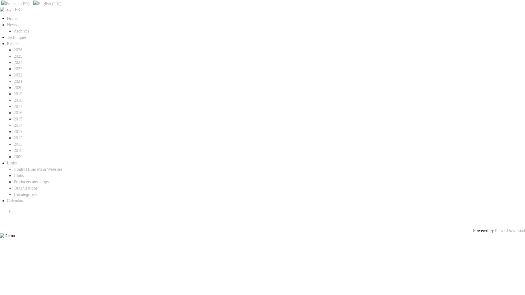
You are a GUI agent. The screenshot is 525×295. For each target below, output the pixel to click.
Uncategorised (26, 194)
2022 (18, 75)
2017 (18, 106)
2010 (18, 150)
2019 (18, 94)
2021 (18, 81)
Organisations (25, 188)
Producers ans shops (31, 181)
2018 (18, 100)
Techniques (17, 37)
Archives (21, 31)
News (12, 24)
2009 (18, 156)
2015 (18, 119)
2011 (18, 144)
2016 (18, 112)
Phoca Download (510, 230)
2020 (18, 87)
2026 (18, 50)
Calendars (15, 200)
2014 (18, 125)
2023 (18, 68)
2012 (18, 137)
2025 (18, 56)
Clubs (19, 175)
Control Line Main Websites (38, 169)
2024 (18, 62)
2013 (18, 131)
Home (12, 18)
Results (13, 43)
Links (12, 163)
